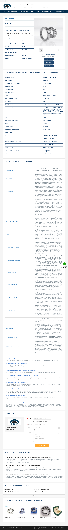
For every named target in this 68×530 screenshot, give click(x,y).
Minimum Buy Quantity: (11, 44)
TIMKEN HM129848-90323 (13, 248)
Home (3, 11)
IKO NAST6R (9, 179)
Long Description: (9, 108)
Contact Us (10, 527)
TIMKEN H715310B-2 (11, 310)
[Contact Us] (64, 265)
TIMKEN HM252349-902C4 (13, 260)
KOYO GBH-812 (9, 320)
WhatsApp (48, 62)
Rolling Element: (9, 77)
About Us (5, 527)
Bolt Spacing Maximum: (11, 148)
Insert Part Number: (10, 92)
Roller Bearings (14, 15)
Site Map (16, 527)
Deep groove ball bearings (48, 11)
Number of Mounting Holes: (12, 52)
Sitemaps (20, 527)
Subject (29, 424)
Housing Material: (9, 80)
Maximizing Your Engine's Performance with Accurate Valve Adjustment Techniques (29, 457)
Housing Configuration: (11, 98)
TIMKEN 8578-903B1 (11, 272)
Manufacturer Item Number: (12, 129)
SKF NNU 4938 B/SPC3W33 (13, 347)
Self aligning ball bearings (62, 11)
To (28, 421)
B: (5, 135)
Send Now (42, 445)
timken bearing (35, 11)
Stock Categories (12, 11)
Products (8, 15)
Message (29, 432)
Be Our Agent (48, 65)
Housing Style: (9, 58)
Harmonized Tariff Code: (11, 120)
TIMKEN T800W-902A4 (12, 284)
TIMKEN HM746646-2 (11, 337)
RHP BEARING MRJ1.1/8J (12, 221)
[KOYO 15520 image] (48, 32)
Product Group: (9, 49)
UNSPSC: (7, 117)
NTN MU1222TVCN (10, 170)
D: (5, 145)
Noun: (6, 123)
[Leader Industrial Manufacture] (7, 6)
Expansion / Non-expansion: (12, 83)
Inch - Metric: (8, 101)
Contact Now (48, 59)
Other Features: (9, 105)
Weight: (7, 47)
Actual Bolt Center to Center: (12, 151)
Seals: (6, 95)
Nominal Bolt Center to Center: (13, 141)
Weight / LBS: (8, 132)
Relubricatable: (9, 89)
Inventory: (8, 41)
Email (29, 418)
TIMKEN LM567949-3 (11, 297)
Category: (7, 38)
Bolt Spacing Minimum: (11, 154)
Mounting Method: (9, 55)
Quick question (29, 428)
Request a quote (10, 1)
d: (5, 138)
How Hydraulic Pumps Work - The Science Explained (23, 466)
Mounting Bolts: (9, 86)
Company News (24, 11)
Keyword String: (9, 126)
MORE (33, 496)
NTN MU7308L (9, 329)
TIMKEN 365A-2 (10, 191)
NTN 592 (8, 234)
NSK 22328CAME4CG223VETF (14, 207)
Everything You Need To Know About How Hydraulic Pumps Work (27, 474)
